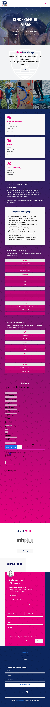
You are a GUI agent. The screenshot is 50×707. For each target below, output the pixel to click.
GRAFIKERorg (20, 700)
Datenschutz (25, 660)
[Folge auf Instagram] (27, 692)
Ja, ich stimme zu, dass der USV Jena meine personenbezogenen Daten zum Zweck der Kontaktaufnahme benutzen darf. (22, 637)
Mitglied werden (25, 656)
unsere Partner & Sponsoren (25, 551)
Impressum (25, 658)
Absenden (39, 641)
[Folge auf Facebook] (23, 692)
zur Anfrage (25, 70)
